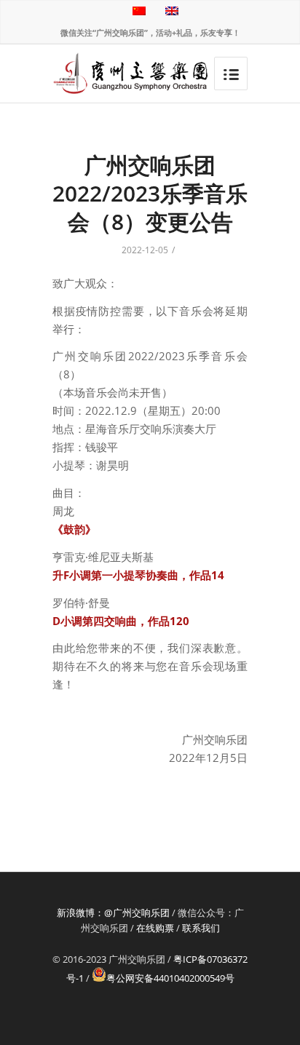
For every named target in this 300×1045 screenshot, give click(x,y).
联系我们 (201, 927)
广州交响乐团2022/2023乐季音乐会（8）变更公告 (150, 193)
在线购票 (155, 927)
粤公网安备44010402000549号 (170, 978)
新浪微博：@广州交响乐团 (113, 912)
